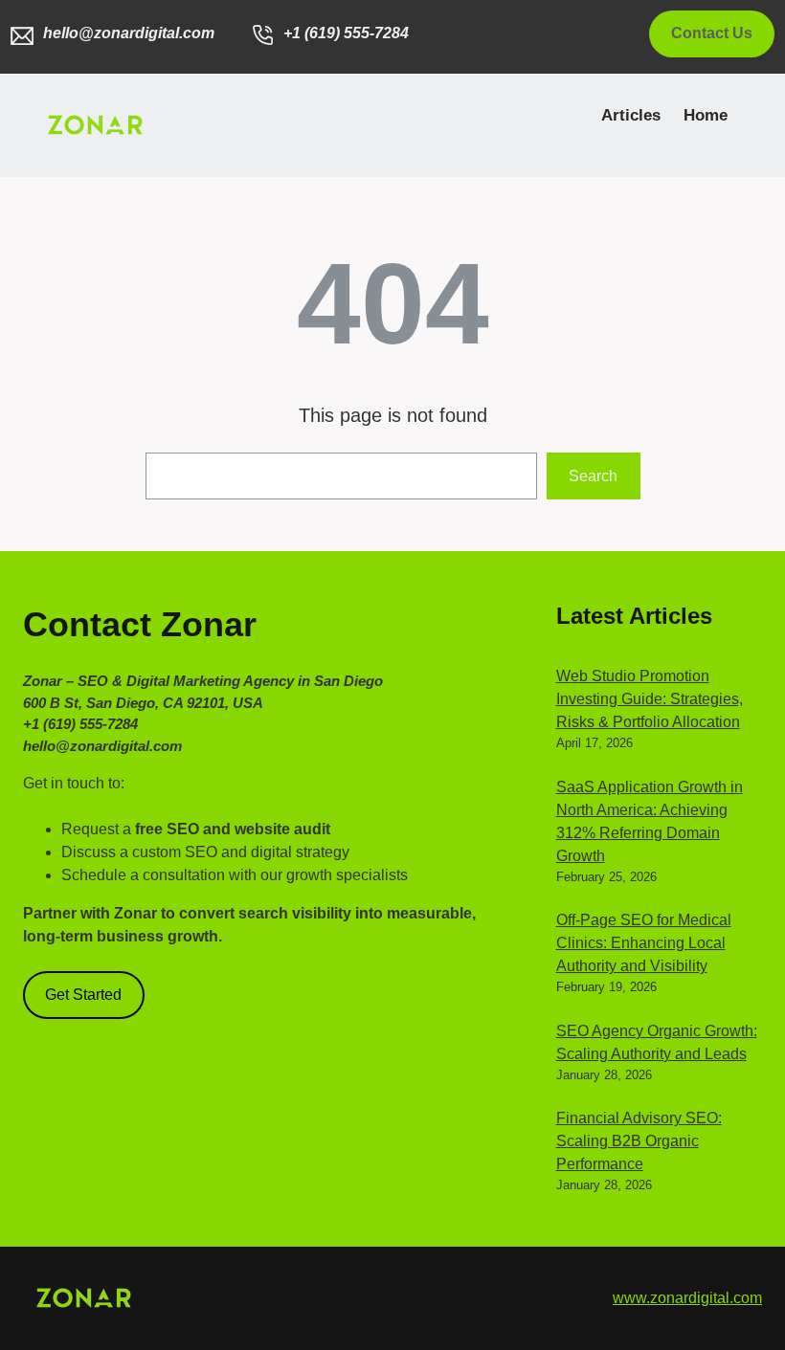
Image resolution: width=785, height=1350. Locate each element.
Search (593, 476)
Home (706, 115)
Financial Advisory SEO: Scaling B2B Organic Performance (639, 1141)
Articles (631, 115)
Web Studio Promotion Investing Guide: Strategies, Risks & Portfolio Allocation (649, 699)
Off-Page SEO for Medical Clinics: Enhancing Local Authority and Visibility (643, 943)
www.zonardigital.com (687, 1298)
